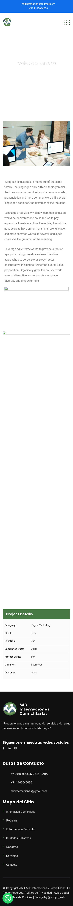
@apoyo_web (56, 897)
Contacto (11, 864)
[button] (7, 898)
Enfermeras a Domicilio (20, 829)
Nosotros (12, 847)
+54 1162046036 (38, 8)
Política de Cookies (20, 897)
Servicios (12, 856)
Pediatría (11, 820)
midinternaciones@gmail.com (38, 3)
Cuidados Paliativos (18, 838)
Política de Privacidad (38, 892)
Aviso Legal (61, 892)
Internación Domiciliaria (20, 811)
